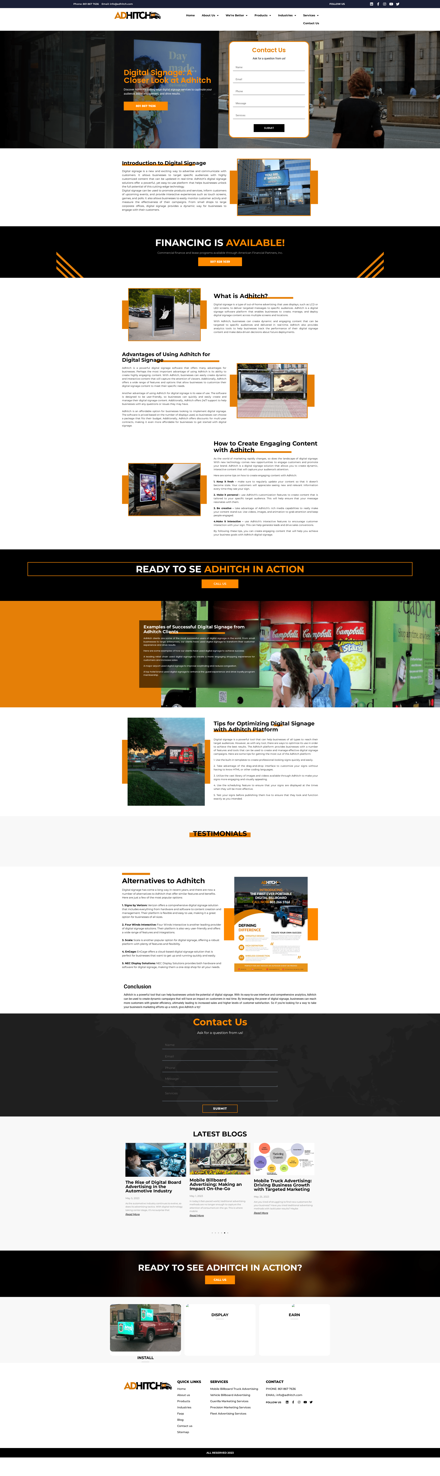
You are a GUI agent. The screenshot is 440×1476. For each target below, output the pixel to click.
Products (261, 15)
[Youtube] (391, 4)
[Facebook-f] (378, 4)
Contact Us (311, 23)
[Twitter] (397, 4)
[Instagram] (384, 4)
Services (309, 15)
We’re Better (235, 15)
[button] (212, 1232)
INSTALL (145, 1357)
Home (190, 15)
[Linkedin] (371, 4)
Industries (285, 15)
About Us (208, 15)
